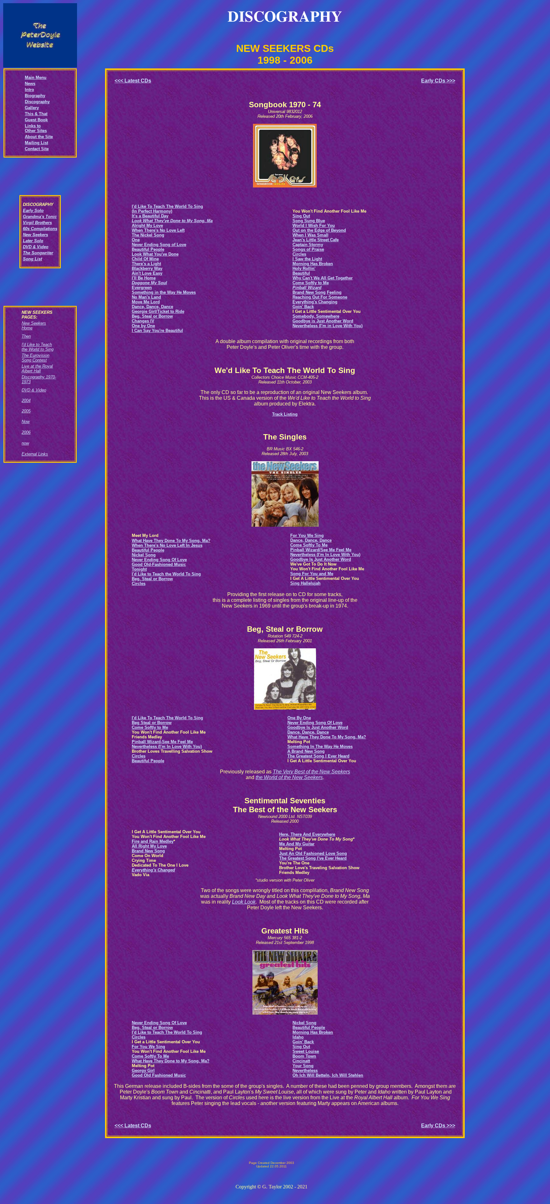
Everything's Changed (153, 870)
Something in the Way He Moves (164, 292)
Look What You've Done (155, 254)
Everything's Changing (315, 301)
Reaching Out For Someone (320, 297)
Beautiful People (148, 249)
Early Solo (33, 210)
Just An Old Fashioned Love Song (313, 853)
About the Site (39, 136)
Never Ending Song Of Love (159, 559)
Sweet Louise (306, 1051)
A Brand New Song (306, 751)
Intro (29, 89)
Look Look (244, 902)
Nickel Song (144, 555)
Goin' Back (303, 306)
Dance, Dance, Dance (152, 306)
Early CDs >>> (438, 80)
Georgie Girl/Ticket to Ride (158, 311)
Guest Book (36, 119)
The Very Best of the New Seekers (311, 771)
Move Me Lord (146, 301)
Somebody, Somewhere (316, 316)
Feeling (334, 292)
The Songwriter (38, 252)
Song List (32, 259)
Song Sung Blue (309, 220)
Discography (37, 101)
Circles (299, 254)
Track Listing (285, 414)
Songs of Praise (308, 249)
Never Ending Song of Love (159, 244)
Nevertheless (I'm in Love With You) (328, 325)
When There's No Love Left (158, 230)
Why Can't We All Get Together (323, 278)
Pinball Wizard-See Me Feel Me (162, 741)
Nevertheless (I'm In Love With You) (325, 554)
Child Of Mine (145, 259)
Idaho (298, 1037)
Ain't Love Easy (147, 273)
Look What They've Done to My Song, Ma (172, 220)
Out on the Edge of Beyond (319, 230)
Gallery (32, 107)
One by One (143, 325)
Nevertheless (305, 1070)
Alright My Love (147, 225)
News (30, 83)
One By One (299, 717)
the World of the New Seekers (289, 777)
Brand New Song (309, 292)
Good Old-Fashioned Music (159, 564)
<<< (133, 80)
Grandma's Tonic (40, 216)
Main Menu (35, 77)
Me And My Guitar (296, 843)
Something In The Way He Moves (320, 746)
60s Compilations (40, 228)
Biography (35, 95)
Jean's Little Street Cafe (316, 239)
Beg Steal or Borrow (152, 722)
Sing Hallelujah (305, 583)
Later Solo (33, 240)
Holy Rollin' (304, 268)
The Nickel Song (148, 235)
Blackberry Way (147, 268)
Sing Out (301, 216)
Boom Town (304, 1056)
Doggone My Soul (149, 282)
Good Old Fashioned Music (159, 1075)
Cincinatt (301, 1061)
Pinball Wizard (307, 287)
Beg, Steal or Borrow (152, 316)
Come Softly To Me (309, 545)
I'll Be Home (144, 278)
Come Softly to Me (311, 282)
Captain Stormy (308, 244)
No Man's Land (146, 297)
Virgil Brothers (37, 222)
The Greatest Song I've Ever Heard (313, 858)
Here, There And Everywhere (307, 834)
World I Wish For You (314, 225)
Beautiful (301, 273)
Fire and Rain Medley (152, 841)
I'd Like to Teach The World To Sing (167, 1032)
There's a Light (146, 263)
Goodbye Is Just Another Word (320, 559)
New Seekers (35, 234)
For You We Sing (307, 535)
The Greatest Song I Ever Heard (318, 756)
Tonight (139, 569)
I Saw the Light (307, 259)
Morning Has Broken (313, 263)
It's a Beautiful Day (150, 216)
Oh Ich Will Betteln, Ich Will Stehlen (328, 1075)
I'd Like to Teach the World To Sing (166, 574)
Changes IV (143, 321)
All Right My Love (149, 846)
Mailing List (36, 142)
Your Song (303, 1065)
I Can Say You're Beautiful (157, 330)
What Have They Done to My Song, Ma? (170, 1061)
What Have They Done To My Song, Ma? (326, 737)
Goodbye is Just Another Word (323, 321)
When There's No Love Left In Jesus (167, 545)
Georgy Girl (143, 1070)
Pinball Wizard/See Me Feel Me (320, 549)
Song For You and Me (311, 573)
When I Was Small (310, 235)
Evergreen (142, 287)
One (136, 239)
